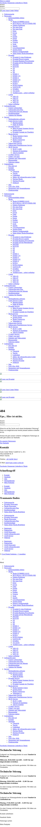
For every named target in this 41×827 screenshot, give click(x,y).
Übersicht (16, 171)
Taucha (15, 173)
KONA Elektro (18, 85)
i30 (14, 72)
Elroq (14, 31)
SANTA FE (17, 87)
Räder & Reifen (18, 125)
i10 (14, 68)
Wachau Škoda (18, 179)
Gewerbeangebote (19, 48)
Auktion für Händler (15, 115)
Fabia (14, 35)
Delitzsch (16, 183)
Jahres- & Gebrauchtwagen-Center (24, 177)
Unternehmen (8, 164)
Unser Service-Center (15, 121)
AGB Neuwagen (10, 532)
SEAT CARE (17, 149)
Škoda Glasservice (19, 140)
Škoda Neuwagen (10, 506)
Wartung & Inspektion (20, 151)
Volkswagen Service (15, 143)
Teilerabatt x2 (17, 141)
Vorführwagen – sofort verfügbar (23, 93)
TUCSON (16, 91)
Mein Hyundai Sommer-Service (23, 128)
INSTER (16, 65)
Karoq (15, 38)
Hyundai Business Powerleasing (23, 61)
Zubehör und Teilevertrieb (17, 158)
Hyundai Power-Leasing (21, 59)
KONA (15, 83)
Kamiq (15, 36)
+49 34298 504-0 (11, 459)
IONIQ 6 (16, 78)
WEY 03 (16, 100)
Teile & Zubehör (18, 153)
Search (2, 5)
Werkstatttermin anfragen (16, 119)
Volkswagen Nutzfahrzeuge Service (20, 145)
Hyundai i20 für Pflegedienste (22, 63)
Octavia (15, 42)
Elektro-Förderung (19, 25)
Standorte (11, 170)
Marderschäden (18, 123)
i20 (14, 70)
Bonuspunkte (12, 160)
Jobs (9, 185)
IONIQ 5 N (16, 76)
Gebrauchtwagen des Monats (18, 111)
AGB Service (8, 536)
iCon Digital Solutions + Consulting (14, 554)
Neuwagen (7, 16)
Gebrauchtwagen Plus (15, 110)
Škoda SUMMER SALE (21, 21)
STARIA (16, 89)
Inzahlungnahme (13, 113)
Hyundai (11, 55)
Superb (15, 46)
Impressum (7, 528)
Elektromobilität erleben (16, 18)
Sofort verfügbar (13, 104)
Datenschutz (8, 530)
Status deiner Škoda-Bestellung (23, 53)
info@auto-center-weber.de (14, 463)
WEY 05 (16, 102)
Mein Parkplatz (9, 482)
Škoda (10, 20)
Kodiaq (15, 40)
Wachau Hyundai (18, 181)
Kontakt (11, 168)
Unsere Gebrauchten (15, 108)
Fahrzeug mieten (13, 162)
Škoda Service (13, 134)
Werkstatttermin (9, 481)
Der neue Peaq (17, 27)
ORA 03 (15, 96)
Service (6, 117)
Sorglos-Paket (17, 50)
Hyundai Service (14, 126)
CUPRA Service (13, 155)
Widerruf (7, 538)
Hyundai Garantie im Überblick (23, 132)
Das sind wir (12, 166)
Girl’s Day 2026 (13, 186)
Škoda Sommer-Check (20, 136)
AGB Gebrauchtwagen (12, 534)
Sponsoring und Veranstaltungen (19, 188)
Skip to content (5, 1)
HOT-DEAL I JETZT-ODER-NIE (24, 23)
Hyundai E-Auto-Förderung (22, 57)
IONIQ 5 (16, 74)
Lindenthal (16, 175)
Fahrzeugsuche (9, 14)
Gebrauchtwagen (10, 106)
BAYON (16, 66)
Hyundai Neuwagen (11, 504)
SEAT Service (13, 147)
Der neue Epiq (17, 29)
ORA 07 (15, 98)
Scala (14, 44)
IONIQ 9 (16, 81)
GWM (10, 95)
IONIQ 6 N (16, 80)
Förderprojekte (13, 190)
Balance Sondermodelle (20, 51)
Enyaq (15, 33)
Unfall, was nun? (14, 156)
